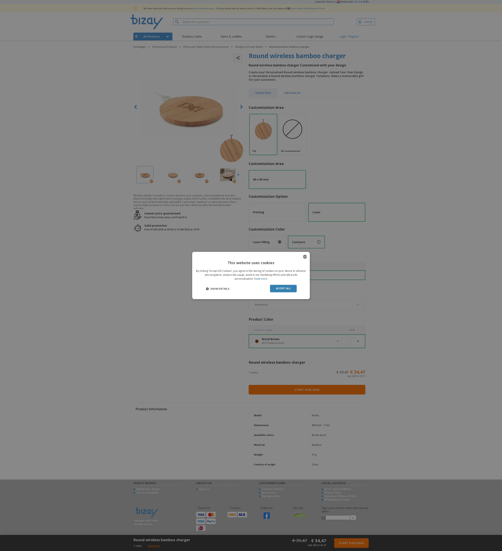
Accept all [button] (283, 288)
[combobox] (305, 257)
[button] (217, 289)
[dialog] (251, 275)
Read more (260, 278)
